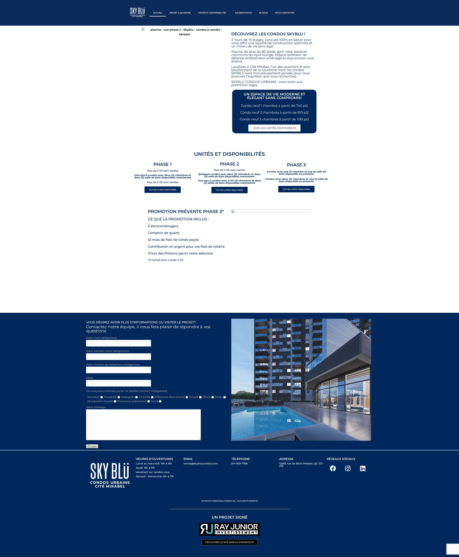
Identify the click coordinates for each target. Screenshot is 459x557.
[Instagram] (348, 468)
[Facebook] (333, 468)
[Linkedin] (363, 468)
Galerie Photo (243, 12)
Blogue (263, 12)
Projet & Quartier (180, 12)
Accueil (157, 12)
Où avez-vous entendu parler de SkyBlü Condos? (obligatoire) (126, 391)
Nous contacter (284, 12)
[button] (212, 13)
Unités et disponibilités (212, 12)
